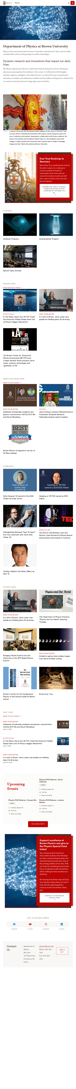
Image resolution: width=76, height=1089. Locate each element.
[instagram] (46, 924)
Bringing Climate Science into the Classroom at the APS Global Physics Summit (18, 658)
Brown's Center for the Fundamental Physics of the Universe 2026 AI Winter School (19, 696)
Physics (17, 3)
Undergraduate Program (49, 239)
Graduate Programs (11, 239)
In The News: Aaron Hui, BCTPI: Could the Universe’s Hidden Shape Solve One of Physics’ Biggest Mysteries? (19, 319)
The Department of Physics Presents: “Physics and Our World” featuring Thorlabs (54, 619)
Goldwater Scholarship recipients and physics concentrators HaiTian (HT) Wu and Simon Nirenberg (19, 414)
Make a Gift (62, 951)
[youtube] (30, 924)
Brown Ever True (46, 694)
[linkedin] (61, 924)
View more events (38, 824)
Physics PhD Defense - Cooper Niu (22, 800)
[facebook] (14, 924)
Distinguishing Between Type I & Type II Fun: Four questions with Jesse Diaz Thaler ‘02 (19, 534)
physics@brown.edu (46, 946)
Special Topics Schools (12, 271)
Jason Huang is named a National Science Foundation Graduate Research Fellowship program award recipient (56, 414)
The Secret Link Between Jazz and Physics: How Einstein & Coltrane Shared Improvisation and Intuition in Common (55, 535)
